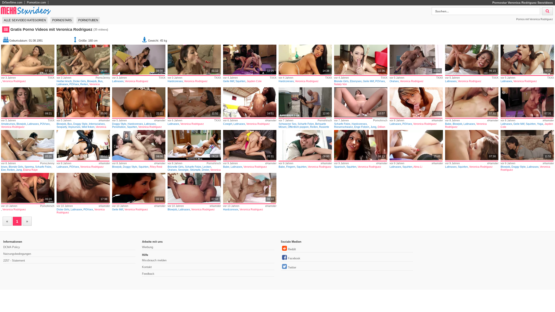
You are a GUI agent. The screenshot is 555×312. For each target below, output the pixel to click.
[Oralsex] (416, 60)
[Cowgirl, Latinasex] (249, 102)
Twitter (292, 267)
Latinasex (62, 84)
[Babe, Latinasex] (249, 145)
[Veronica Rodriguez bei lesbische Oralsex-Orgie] (194, 145)
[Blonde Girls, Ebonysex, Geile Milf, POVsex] (360, 60)
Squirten (240, 81)
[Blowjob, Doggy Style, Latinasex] (527, 145)
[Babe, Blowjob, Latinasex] (471, 102)
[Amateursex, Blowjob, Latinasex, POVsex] (27, 102)
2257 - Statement (14, 260)
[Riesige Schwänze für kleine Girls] (360, 102)
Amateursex (8, 123)
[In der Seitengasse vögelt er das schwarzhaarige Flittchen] (305, 102)
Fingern (290, 166)
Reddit (292, 249)
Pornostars (62, 20)
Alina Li (417, 166)
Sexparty (62, 126)
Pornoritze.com (36, 2)
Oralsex (394, 81)
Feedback (148, 273)
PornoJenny (103, 77)
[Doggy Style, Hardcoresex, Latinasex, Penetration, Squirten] (138, 102)
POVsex (74, 84)
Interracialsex (97, 123)
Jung (373, 126)
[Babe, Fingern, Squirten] (305, 145)
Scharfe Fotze (306, 123)
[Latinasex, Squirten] (416, 145)
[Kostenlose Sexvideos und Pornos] (26, 10)
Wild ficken (88, 126)
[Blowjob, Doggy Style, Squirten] (138, 145)
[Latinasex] (138, 60)
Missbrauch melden (154, 260)
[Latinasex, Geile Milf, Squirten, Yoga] (527, 102)
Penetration (119, 126)
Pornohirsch (325, 120)
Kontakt (147, 267)
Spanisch (339, 166)
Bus (100, 81)
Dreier (205, 169)
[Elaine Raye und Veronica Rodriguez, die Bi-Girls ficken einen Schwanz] (27, 145)
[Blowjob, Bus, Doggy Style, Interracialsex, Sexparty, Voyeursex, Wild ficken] (83, 102)
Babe (448, 123)
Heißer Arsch (64, 81)
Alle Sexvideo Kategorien (25, 20)
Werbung (147, 247)
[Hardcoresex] (194, 60)
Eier (3, 169)
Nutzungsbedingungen (17, 253)
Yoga (540, 123)
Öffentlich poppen (298, 126)
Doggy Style (80, 123)
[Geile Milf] (138, 188)
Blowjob (92, 81)
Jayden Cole (254, 81)
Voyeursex (74, 126)
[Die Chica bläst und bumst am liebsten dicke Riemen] (83, 60)
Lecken (206, 166)
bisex (4, 166)
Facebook (294, 258)
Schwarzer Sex (287, 123)
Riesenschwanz (343, 126)
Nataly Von (340, 84)
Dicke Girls (79, 81)
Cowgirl (227, 123)
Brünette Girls (176, 166)
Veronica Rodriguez (14, 81)
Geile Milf (228, 81)
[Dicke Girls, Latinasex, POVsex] (83, 188)
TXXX (51, 77)
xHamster (104, 120)
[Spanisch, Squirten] (360, 145)
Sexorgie (183, 169)
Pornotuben (88, 20)
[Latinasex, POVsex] (416, 102)
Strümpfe (195, 169)
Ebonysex (356, 81)
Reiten (84, 84)
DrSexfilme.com (12, 2)
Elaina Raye (30, 169)
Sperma (29, 166)
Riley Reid (156, 166)
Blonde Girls (341, 81)
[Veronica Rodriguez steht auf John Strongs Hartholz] (27, 188)
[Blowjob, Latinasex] (194, 188)
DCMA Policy (11, 247)
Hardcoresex (175, 81)
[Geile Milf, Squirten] (249, 60)
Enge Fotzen (361, 126)
